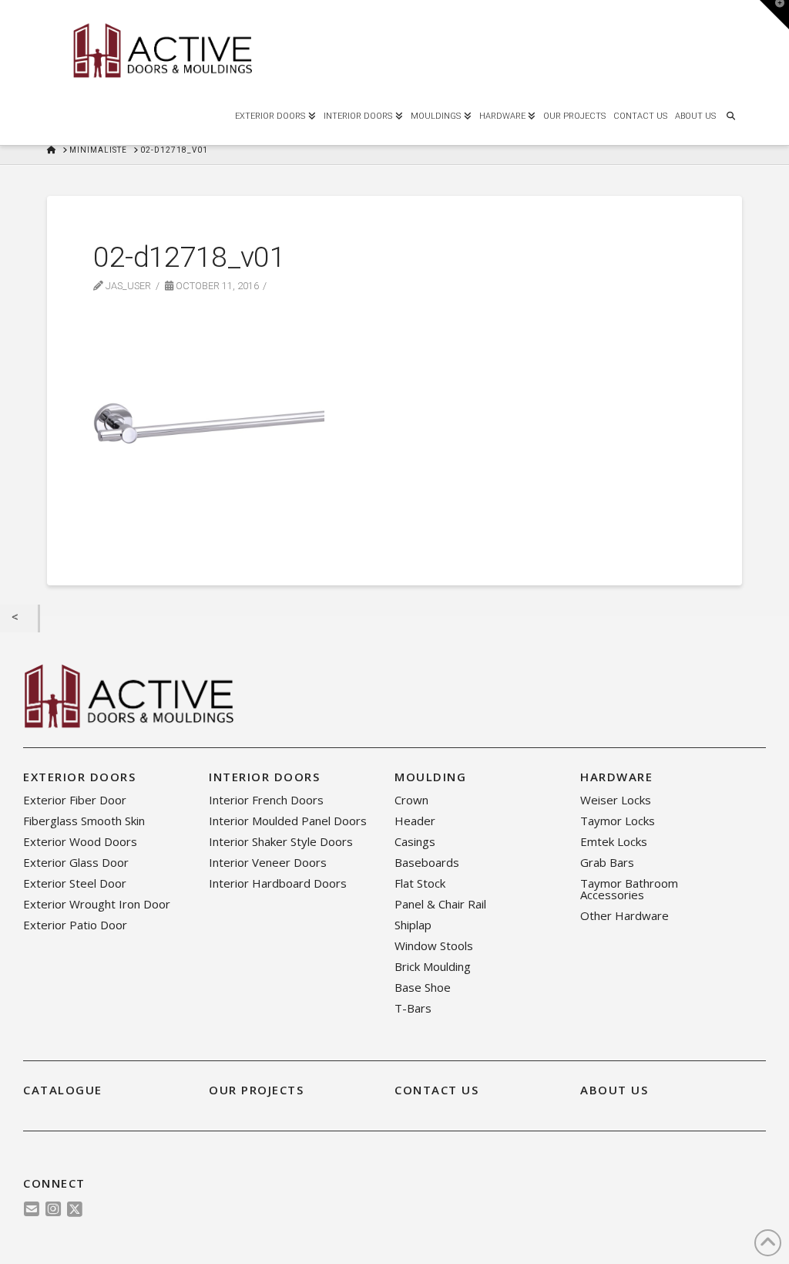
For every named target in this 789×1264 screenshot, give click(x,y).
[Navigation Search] (730, 114)
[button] (774, 14)
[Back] (19, 618)
